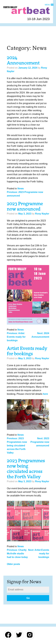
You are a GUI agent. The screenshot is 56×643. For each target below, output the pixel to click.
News (20, 188)
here (45, 394)
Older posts (13, 564)
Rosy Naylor (42, 213)
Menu (47, 4)
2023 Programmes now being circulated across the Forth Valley (26, 468)
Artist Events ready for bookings (27, 351)
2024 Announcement (23, 60)
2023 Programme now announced (25, 206)
